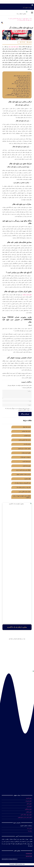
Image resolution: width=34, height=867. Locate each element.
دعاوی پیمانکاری (28, 809)
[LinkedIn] (17, 665)
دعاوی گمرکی (29, 798)
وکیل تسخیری (27, 478)
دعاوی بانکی (29, 803)
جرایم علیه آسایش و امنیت (24, 439)
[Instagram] (7, 644)
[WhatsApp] (27, 644)
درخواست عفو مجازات (25, 457)
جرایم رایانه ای (27, 444)
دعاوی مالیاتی (29, 812)
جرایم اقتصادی (27, 435)
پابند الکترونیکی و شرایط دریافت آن (22, 483)
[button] (32, 13)
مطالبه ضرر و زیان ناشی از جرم (23, 470)
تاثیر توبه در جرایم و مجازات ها (23, 487)
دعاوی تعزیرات (28, 801)
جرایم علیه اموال (26, 427)
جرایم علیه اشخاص (26, 431)
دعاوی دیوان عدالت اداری (26, 814)
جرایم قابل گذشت (26, 461)
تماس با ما (29, 828)
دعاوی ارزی (29, 806)
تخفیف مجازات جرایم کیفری (24, 448)
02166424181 (29, 853)
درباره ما (30, 831)
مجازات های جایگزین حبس (24, 491)
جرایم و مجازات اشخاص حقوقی (23, 474)
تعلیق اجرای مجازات (26, 452)
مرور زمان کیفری (26, 465)
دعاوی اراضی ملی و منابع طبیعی (25, 817)
